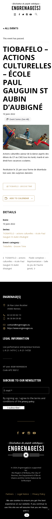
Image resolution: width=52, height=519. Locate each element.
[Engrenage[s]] (26, 6)
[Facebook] (19, 14)
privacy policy (28, 401)
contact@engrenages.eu (18, 324)
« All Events (10, 28)
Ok (27, 515)
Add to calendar (19, 198)
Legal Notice (23, 494)
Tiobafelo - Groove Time (14, 246)
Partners (10, 494)
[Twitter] (23, 14)
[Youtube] (30, 14)
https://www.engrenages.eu (20, 328)
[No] (48, 509)
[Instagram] (26, 14)
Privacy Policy (38, 494)
